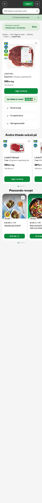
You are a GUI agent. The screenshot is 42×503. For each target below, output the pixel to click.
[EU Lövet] (6, 55)
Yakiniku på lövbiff (12, 226)
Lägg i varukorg (21, 91)
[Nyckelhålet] (6, 51)
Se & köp (13, 236)
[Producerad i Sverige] (6, 43)
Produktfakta (16, 115)
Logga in (28, 4)
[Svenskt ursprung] (6, 47)
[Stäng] (38, 17)
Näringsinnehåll (17, 123)
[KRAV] (6, 58)
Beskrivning (15, 108)
